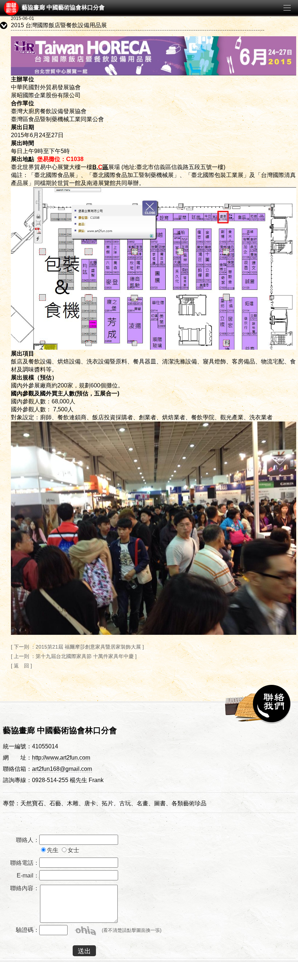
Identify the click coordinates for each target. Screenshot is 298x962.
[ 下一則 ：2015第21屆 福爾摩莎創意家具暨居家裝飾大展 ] (77, 647)
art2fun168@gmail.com (62, 769)
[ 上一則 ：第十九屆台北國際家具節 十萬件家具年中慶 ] (74, 656)
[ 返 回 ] (21, 666)
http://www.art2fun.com (61, 758)
